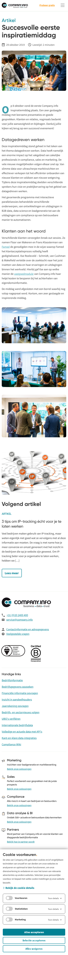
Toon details (53, 898)
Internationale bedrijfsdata (17, 725)
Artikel (9, 20)
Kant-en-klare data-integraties (19, 738)
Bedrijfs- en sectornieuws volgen (20, 712)
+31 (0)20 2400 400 (17, 615)
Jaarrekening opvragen (15, 706)
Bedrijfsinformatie (12, 680)
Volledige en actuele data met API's (22, 731)
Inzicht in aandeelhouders (17, 699)
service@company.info (19, 619)
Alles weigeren (34, 948)
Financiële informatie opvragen (20, 693)
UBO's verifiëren (11, 719)
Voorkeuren (21, 898)
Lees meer (12, 573)
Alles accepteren (34, 932)
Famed (6, 247)
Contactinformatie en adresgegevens (27, 629)
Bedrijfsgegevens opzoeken (17, 687)
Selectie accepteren (34, 940)
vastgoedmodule (24, 274)
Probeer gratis (47, 5)
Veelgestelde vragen (17, 634)
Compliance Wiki (11, 744)
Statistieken (21, 908)
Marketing (20, 919)
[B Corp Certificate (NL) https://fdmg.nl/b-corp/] (36, 654)
